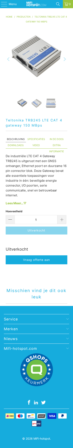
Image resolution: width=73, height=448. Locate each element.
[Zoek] (58, 4)
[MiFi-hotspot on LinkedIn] (36, 403)
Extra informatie (56, 146)
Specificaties (36, 139)
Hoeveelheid (14, 211)
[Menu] (2, 4)
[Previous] (8, 59)
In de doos (57, 139)
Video (36, 145)
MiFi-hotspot (41, 438)
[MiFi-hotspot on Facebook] (29, 403)
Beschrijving (16, 139)
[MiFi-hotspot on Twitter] (44, 403)
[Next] (64, 59)
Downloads (16, 145)
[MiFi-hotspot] (36, 4)
